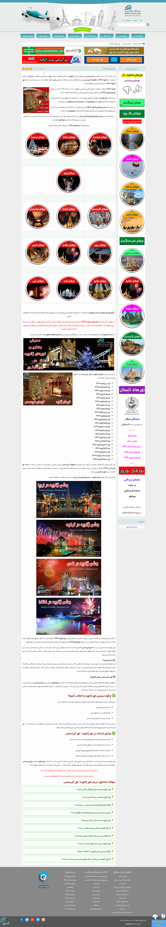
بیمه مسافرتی (96, 898)
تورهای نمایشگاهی (69, 883)
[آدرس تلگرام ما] (38, 920)
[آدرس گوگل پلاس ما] (32, 920)
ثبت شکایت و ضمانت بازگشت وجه (122, 912)
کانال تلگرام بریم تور (122, 890)
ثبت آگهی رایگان (82, 29)
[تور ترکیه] (69, 264)
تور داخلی (106, 36)
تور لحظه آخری (90, 36)
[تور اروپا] (69, 192)
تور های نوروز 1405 (70, 876)
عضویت (134, 20)
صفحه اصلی (138, 36)
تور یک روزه (75, 36)
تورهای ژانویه (98, 374)
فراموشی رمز (126, 20)
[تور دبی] (38, 300)
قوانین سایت (122, 876)
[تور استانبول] (132, 272)
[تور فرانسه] (100, 156)
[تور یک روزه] (132, 117)
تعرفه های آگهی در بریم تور (122, 879)
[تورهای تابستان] (132, 390)
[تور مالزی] (100, 300)
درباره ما (122, 908)
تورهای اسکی (70, 901)
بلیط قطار (96, 905)
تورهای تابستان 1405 (70, 879)
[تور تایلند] (69, 228)
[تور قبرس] (38, 264)
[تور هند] (69, 300)
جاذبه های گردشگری (122, 901)
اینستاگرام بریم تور (122, 894)
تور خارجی (122, 36)
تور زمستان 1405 (70, 898)
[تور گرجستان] (100, 228)
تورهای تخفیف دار (70, 905)
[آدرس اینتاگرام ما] (43, 920)
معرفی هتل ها (59, 36)
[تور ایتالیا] (69, 156)
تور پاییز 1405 (70, 890)
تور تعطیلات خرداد (70, 908)
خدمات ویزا (43, 36)
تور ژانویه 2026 (114, 44)
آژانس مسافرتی (27, 36)
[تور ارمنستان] (38, 228)
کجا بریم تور (122, 898)
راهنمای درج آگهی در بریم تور (122, 887)
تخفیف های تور (131, 527)
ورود (140, 20)
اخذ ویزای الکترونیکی (96, 908)
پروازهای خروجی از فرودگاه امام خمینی (96, 879)
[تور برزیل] (100, 264)
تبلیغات (141, 522)
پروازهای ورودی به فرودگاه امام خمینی (96, 876)
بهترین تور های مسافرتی (122, 905)
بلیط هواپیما (96, 901)
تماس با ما (122, 883)
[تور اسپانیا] (38, 156)
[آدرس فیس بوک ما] (21, 920)
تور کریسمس (77, 101)
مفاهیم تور (70, 887)
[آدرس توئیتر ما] (27, 920)
